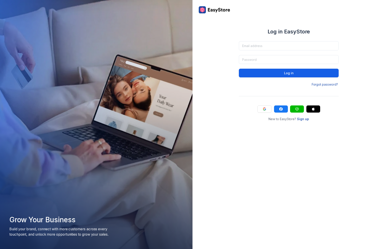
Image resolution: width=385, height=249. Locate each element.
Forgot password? (325, 84)
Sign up (303, 119)
